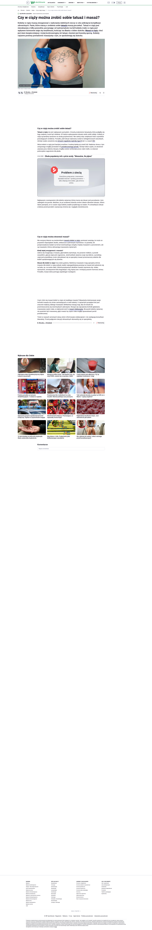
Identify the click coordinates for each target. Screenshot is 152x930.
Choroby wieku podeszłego (82, 890)
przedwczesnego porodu (70, 147)
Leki (67, 6)
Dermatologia (54, 886)
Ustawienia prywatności (101, 916)
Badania (33, 6)
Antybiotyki (103, 886)
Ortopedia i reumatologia (56, 898)
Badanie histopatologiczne (31, 897)
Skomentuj (94, 93)
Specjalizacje (41, 6)
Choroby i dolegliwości (23, 6)
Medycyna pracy (29, 890)
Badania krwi (29, 900)
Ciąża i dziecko (50, 6)
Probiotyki (103, 890)
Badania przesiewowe (30, 893)
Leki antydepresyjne (105, 884)
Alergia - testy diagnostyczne (32, 886)
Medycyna (80, 2)
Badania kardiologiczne (31, 884)
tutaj (56, 926)
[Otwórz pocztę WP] (108, 2)
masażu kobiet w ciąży (72, 240)
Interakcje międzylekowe (106, 888)
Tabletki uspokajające (106, 891)
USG (27, 905)
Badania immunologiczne (31, 898)
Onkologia (53, 897)
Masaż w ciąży (91, 30)
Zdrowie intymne (79, 897)
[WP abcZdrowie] (39, 2)
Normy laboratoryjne (30, 888)
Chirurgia (53, 884)
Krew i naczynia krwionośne (82, 898)
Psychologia (60, 6)
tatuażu (64, 25)
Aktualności (51, 2)
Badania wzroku (29, 904)
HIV (93, 141)
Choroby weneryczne (80, 888)
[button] (113, 3)
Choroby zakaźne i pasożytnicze (83, 884)
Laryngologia (54, 890)
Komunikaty (61, 2)
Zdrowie (71, 2)
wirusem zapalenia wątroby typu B (69, 141)
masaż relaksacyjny (76, 309)
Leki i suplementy (105, 883)
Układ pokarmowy (80, 895)
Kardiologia (53, 891)
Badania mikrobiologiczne (31, 891)
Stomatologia (54, 900)
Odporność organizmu (81, 893)
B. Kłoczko (27, 92)
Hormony (78, 891)
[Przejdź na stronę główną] (28, 4)
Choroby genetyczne (80, 886)
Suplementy (104, 893)
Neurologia (53, 893)
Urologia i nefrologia (55, 902)
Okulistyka (53, 895)
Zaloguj (119, 2)
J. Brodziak (34, 92)
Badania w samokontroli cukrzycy (33, 895)
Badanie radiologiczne (30, 902)
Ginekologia (53, 888)
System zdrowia (91, 2)
